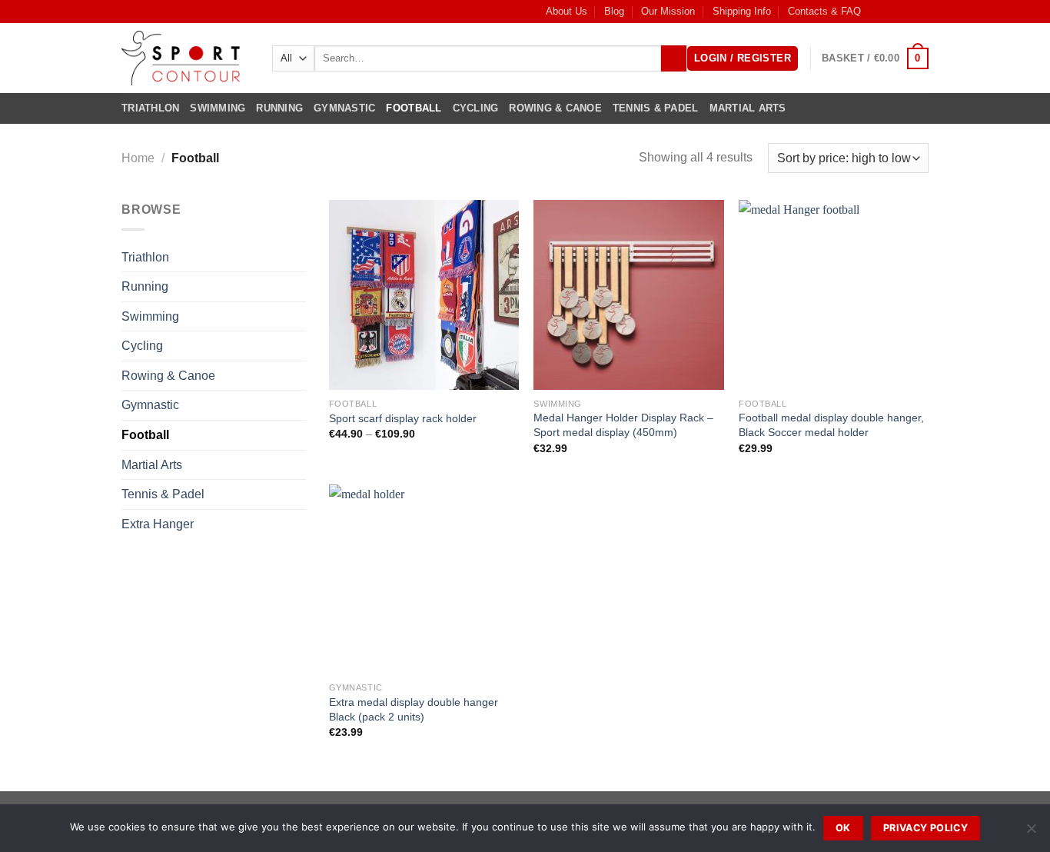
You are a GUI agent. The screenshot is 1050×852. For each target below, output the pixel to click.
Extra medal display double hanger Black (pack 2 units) (413, 709)
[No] (1030, 832)
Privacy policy (925, 828)
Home (138, 158)
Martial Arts (747, 108)
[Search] (673, 58)
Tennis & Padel (656, 108)
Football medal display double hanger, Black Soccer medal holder (831, 424)
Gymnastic (344, 108)
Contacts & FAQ (824, 11)
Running (279, 108)
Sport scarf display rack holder (403, 418)
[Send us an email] (906, 11)
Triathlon (150, 108)
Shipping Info (742, 11)
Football (413, 108)
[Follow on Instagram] (891, 11)
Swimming (217, 108)
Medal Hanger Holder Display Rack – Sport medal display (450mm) (623, 424)
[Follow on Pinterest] (920, 11)
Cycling (476, 108)
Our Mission (668, 11)
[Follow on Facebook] (877, 11)
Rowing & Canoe (555, 108)
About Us (566, 11)
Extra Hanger (157, 524)
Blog (614, 11)
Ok (843, 828)
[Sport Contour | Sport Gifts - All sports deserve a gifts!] (185, 58)
